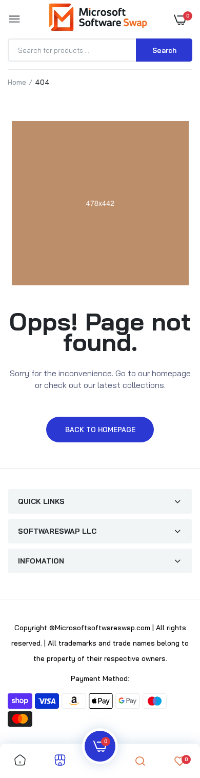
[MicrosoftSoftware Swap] (98, 19)
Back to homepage (100, 429)
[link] (20, 761)
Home (17, 82)
